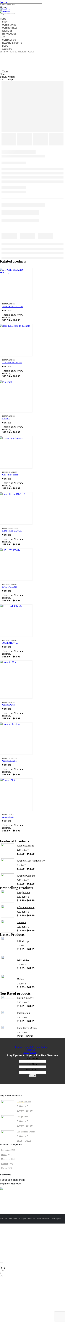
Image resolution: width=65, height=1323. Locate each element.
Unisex (12, 304)
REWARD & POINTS (12, 43)
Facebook (6, 1179)
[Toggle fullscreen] (1, 1262)
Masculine (13, 528)
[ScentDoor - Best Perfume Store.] (32, 10)
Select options (27, 273)
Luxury (5, 304)
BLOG (3, 1253)
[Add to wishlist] (28, 304)
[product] (16, 284)
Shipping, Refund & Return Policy (17, 52)
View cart (3, 7)
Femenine (6, 472)
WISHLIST (5, 1240)
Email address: (32, 1069)
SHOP (3, 1231)
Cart (2, 1245)
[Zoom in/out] (0, 1262)
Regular (4, 1164)
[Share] (2, 1262)
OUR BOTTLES (8, 1237)
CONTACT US (7, 1248)
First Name (32, 1058)
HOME (3, 1229)
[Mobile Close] (2, 1226)
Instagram (19, 1179)
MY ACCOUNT (9, 34)
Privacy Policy (30, 1052)
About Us (7, 49)
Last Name (32, 1064)
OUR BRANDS (8, 1234)
